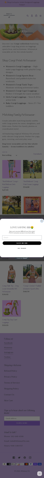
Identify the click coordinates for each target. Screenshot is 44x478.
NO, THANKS (22, 248)
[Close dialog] (42, 221)
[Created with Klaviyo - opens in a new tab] (22, 258)
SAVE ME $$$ (22, 243)
